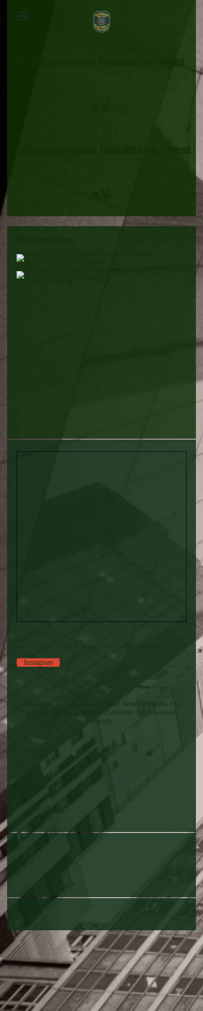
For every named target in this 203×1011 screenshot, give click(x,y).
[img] (101, 22)
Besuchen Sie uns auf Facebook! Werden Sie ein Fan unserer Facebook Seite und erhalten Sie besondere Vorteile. (102, 712)
